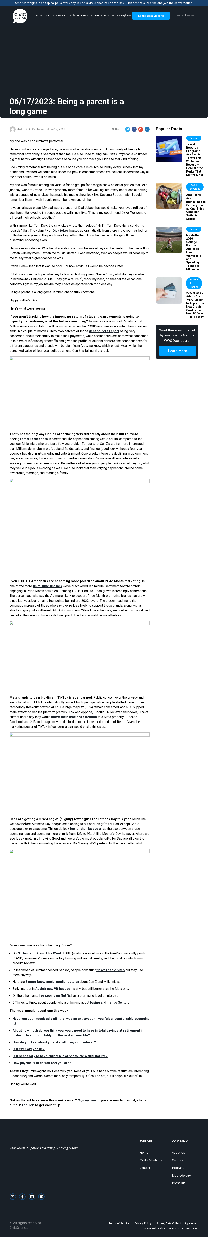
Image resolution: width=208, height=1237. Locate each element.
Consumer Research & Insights (110, 15)
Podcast (178, 1168)
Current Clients (183, 15)
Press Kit (178, 1183)
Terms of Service (119, 1223)
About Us (41, 15)
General (194, 138)
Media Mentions (78, 15)
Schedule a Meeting (151, 15)
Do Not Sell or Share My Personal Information (170, 1228)
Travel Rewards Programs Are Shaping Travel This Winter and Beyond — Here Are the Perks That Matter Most (194, 160)
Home (144, 1152)
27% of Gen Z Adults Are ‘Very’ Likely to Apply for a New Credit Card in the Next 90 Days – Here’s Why (195, 305)
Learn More (177, 351)
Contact (145, 1168)
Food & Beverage (195, 187)
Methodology (181, 1175)
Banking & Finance (194, 283)
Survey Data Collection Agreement (177, 1223)
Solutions (57, 15)
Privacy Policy (143, 1223)
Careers (177, 1160)
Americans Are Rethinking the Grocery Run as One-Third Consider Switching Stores (196, 206)
